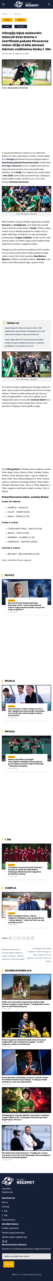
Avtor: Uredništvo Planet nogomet (16, 560)
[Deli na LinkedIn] (32, 938)
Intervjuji (5, 1207)
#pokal (20, 20)
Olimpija (20, 26)
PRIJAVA (8, 1264)
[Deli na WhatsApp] (10, 938)
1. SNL (7, 26)
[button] (3, 4)
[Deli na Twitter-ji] (19, 938)
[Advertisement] (26, 120)
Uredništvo (6, 1189)
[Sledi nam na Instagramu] (3, 1241)
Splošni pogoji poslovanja (13, 1233)
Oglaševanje (7, 1192)
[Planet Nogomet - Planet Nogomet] (26, 4)
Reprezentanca (8, 1220)
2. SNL (5, 1215)
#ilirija (7, 20)
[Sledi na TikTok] (6, 1241)
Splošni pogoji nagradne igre (14, 1237)
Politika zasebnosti (10, 1228)
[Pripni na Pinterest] (28, 938)
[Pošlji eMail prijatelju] (24, 938)
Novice (17, 14)
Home (5, 14)
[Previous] (2, 599)
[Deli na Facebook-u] (15, 938)
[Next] (50, 599)
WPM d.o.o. (16, 1275)
